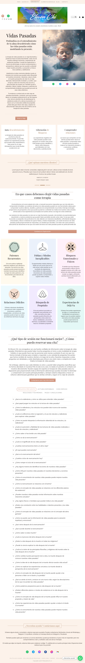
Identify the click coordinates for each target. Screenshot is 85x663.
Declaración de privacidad (31, 658)
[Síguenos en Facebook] (2, 19)
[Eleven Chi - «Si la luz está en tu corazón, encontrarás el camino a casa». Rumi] (42, 15)
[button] (2, 16)
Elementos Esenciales (48, 1)
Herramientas (35, 1)
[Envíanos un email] (8, 19)
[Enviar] (75, 17)
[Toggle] (13, 399)
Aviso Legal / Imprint (48, 658)
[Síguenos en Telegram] (11, 19)
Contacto (65, 1)
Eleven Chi (25, 1)
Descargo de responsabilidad (65, 658)
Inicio (19, 1)
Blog (57, 1)
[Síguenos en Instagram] (4, 19)
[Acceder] (80, 17)
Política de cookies (16, 658)
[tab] (26, 389)
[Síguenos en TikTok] (6, 19)
